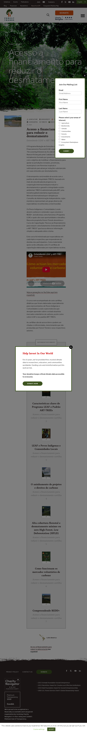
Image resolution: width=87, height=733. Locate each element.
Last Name (63, 108)
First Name (63, 99)
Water (63, 139)
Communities (66, 131)
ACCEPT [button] (51, 729)
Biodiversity (65, 126)
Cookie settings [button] (38, 729)
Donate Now (32, 384)
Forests (64, 134)
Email (61, 90)
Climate (64, 129)
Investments (65, 137)
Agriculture (65, 123)
